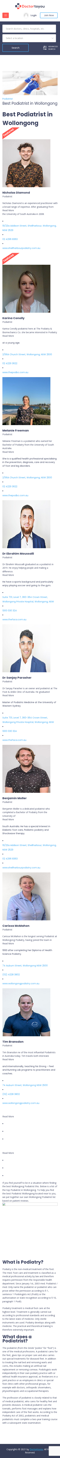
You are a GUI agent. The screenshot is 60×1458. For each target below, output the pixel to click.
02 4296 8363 (10, 239)
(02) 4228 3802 (11, 974)
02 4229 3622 (9, 363)
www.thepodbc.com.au (15, 372)
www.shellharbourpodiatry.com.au (21, 248)
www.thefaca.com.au (14, 619)
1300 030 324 (9, 610)
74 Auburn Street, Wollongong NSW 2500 (25, 965)
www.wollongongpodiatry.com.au (20, 983)
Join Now (49, 15)
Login (34, 15)
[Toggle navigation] (5, 15)
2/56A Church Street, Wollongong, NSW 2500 (27, 354)
